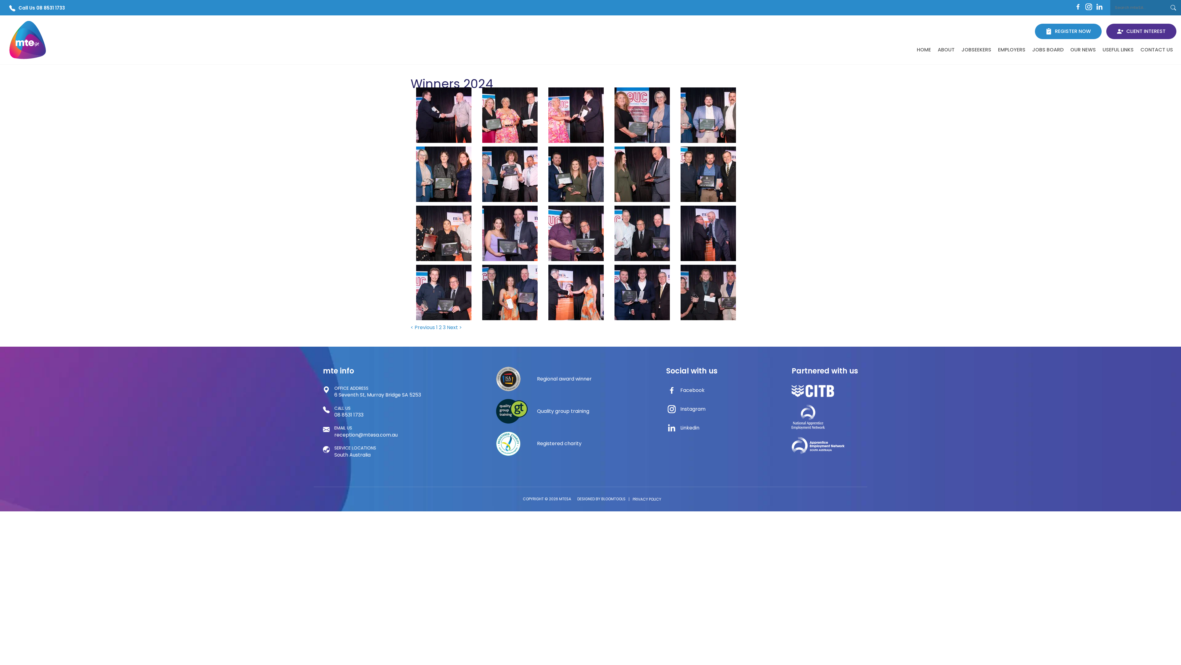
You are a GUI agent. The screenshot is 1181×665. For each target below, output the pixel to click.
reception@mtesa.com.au (366, 431)
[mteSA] (27, 40)
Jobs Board (1048, 49)
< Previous (423, 327)
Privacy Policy (647, 499)
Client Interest (1146, 31)
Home (924, 49)
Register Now (1073, 31)
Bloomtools (613, 499)
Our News (1083, 49)
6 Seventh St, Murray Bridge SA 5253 (377, 391)
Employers (1011, 49)
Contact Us (1156, 49)
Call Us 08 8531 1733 (41, 8)
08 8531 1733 (349, 411)
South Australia (355, 451)
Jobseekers (976, 49)
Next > (454, 327)
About (946, 49)
